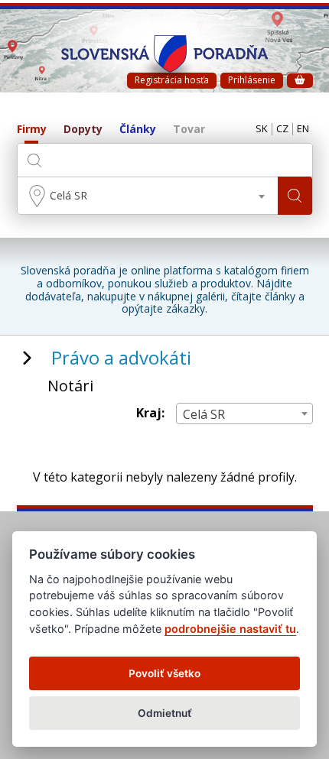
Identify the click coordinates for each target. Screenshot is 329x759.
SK (262, 129)
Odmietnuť (165, 713)
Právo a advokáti (121, 357)
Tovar (189, 129)
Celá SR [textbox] (68, 195)
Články (137, 129)
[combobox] (148, 195)
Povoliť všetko (164, 673)
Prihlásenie (251, 79)
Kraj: (150, 413)
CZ (282, 129)
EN (303, 129)
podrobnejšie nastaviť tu (230, 628)
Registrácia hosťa (172, 79)
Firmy (32, 129)
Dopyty (83, 129)
